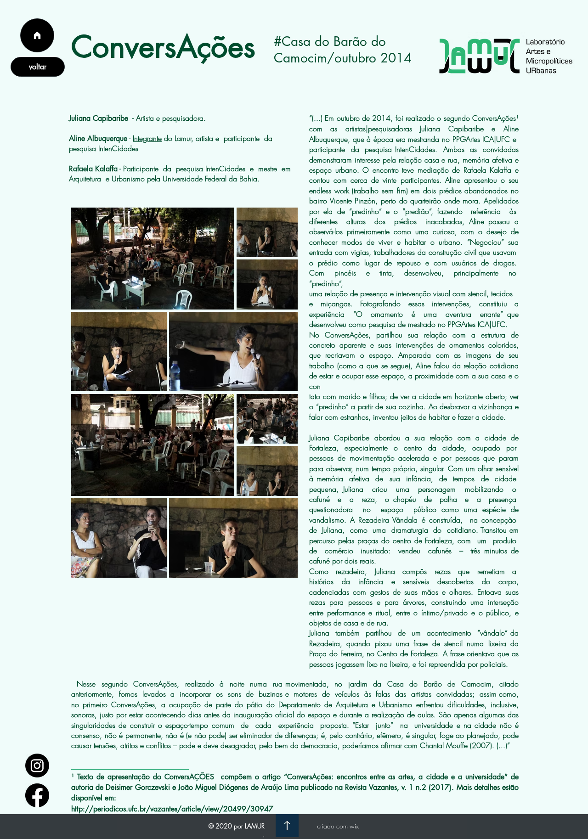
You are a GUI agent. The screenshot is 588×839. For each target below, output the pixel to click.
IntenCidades (225, 168)
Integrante (147, 138)
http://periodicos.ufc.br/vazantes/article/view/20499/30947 (172, 809)
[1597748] (37, 765)
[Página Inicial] (37, 35)
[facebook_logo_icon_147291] (37, 795)
